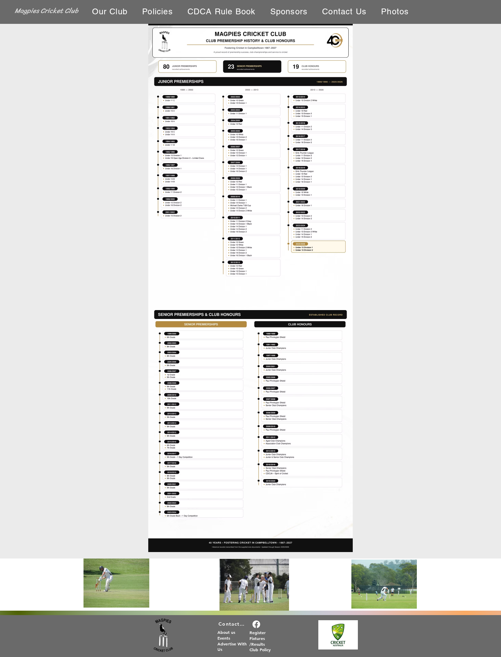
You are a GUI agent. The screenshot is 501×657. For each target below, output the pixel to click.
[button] (110, 11)
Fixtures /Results (257, 641)
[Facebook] (256, 624)
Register (257, 632)
